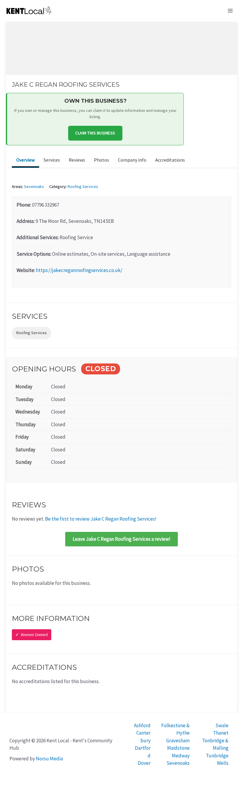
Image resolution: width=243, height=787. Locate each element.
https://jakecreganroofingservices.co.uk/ (79, 270)
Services (52, 160)
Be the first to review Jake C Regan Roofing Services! (100, 519)
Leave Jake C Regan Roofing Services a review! (121, 539)
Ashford (142, 725)
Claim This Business (95, 133)
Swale (221, 725)
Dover (144, 763)
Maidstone (178, 748)
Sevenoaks (34, 186)
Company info (132, 160)
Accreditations (170, 160)
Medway (181, 755)
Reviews (77, 160)
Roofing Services (83, 186)
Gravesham (178, 740)
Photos (101, 160)
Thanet (220, 733)
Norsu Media (49, 758)
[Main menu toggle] (230, 11)
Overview (25, 160)
